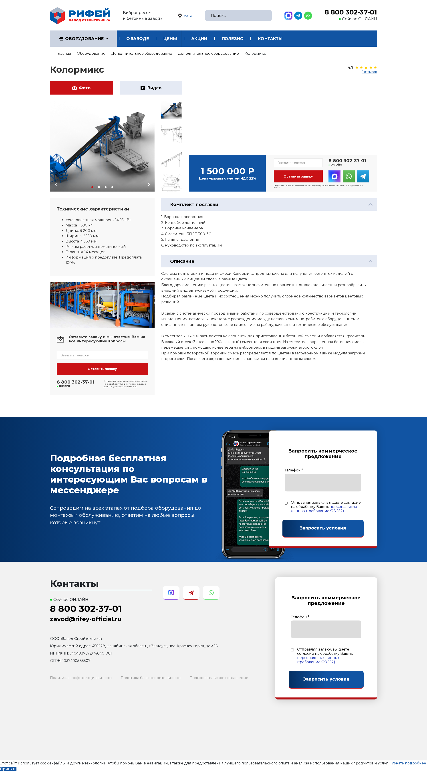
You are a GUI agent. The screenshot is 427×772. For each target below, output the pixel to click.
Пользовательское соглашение (219, 678)
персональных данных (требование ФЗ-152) (324, 509)
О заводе (137, 38)
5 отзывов (369, 71)
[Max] (288, 16)
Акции (199, 38)
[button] (92, 187)
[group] (102, 146)
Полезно (233, 38)
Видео (154, 87)
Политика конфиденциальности (81, 678)
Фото (85, 87)
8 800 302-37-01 (351, 12)
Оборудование (84, 38)
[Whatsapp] (308, 16)
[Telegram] (298, 16)
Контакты (270, 38)
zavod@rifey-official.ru (86, 619)
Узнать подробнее (409, 763)
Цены (170, 38)
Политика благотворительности (151, 678)
